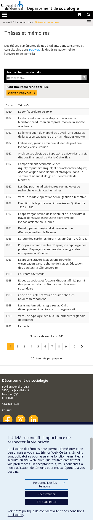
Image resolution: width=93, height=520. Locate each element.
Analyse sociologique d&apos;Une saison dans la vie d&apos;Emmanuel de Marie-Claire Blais (53, 155)
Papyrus (35, 49)
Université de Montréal (12, 5)
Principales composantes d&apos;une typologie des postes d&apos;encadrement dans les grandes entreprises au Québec (52, 249)
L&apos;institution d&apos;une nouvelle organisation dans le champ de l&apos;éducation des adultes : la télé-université (50, 264)
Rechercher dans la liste (23, 72)
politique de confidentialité (40, 511)
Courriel (7, 410)
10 (75, 346)
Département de (53, 8)
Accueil (7, 22)
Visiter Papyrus (19, 93)
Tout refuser (46, 494)
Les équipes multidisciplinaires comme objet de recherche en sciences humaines (49, 188)
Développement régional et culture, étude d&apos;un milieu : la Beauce (45, 230)
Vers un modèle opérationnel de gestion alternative (52, 197)
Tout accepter (46, 502)
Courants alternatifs (31, 274)
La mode (23, 326)
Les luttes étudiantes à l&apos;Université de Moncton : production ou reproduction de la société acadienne (51, 122)
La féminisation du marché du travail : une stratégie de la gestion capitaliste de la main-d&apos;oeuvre (51, 135)
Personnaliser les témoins (49, 485)
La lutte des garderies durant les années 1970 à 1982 (52, 238)
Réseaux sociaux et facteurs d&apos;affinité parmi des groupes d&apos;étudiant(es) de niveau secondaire (51, 284)
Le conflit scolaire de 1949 (35, 112)
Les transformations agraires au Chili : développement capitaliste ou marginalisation (48, 307)
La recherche (23, 22)
